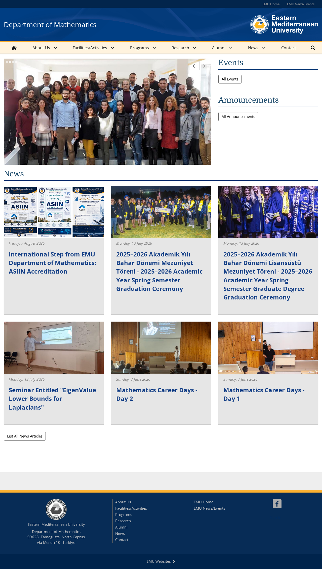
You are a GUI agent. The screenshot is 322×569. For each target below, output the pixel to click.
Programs (139, 48)
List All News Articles (25, 436)
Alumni (218, 48)
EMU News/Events (300, 4)
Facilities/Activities (90, 48)
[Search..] (313, 48)
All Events (230, 78)
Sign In (275, 517)
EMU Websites (159, 561)
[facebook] (277, 503)
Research (180, 48)
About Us (41, 48)
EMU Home (270, 4)
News (253, 48)
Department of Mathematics (50, 24)
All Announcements (238, 116)
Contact (288, 48)
